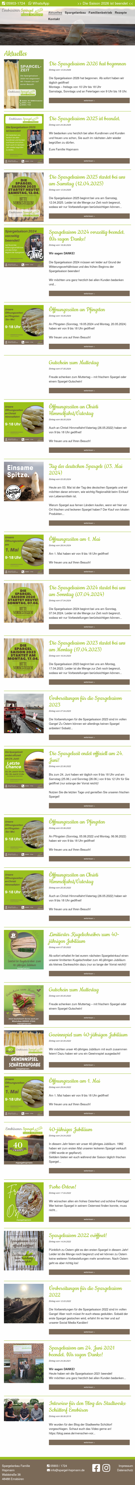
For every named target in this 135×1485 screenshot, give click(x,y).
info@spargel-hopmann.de (67, 1470)
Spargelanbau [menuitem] (75, 13)
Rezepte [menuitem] (121, 13)
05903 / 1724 (58, 1465)
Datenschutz (125, 1470)
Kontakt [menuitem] (54, 19)
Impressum (126, 1465)
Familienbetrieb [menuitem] (100, 13)
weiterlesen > (89, 100)
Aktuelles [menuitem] (55, 13)
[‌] (96, 1470)
